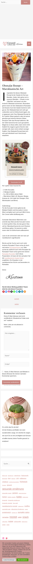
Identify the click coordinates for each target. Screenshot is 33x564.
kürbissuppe (25, 497)
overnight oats (6, 509)
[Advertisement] (16, 21)
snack (25, 517)
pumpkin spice (23, 512)
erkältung (5, 482)
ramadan (5, 517)
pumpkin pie (14, 512)
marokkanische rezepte (9, 506)
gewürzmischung (22, 493)
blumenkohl (4, 478)
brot (9, 478)
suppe (10, 521)
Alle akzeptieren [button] (22, 560)
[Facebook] (6, 291)
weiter (17, 304)
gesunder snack (6, 493)
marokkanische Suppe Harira (14, 258)
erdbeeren (23, 478)
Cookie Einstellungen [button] (9, 560)
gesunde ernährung (13, 489)
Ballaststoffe (24, 475)
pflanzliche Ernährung (17, 509)
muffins (27, 506)
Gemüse (4, 485)
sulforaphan (4, 521)
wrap (8, 524)
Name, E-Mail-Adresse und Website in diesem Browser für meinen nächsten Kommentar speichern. (15, 374)
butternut (13, 478)
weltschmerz (24, 521)
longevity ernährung (14, 500)
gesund (9, 485)
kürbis (19, 497)
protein (26, 509)
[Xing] (19, 291)
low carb (15, 503)
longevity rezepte (7, 503)
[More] (25, 291)
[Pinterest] (3, 291)
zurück (16, 299)
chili (17, 478)
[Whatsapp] (14, 291)
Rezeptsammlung (15, 247)
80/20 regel (4, 475)
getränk (15, 493)
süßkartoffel (17, 521)
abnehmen (17, 475)
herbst (4, 497)
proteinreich (6, 512)
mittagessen (21, 506)
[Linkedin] (22, 291)
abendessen (10, 475)
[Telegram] (17, 291)
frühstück (23, 482)
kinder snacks (12, 497)
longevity (4, 500)
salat (20, 517)
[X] (11, 291)
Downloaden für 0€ (16, 182)
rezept (13, 516)
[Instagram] (9, 291)
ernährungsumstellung (14, 481)
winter (4, 524)
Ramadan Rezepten (8, 254)
